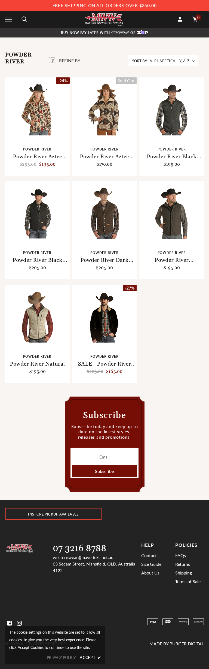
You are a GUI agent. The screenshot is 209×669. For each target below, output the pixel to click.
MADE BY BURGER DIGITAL (176, 643)
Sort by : (140, 61)
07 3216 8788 (79, 548)
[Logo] (104, 19)
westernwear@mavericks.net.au (83, 557)
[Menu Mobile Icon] (8, 19)
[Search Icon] (24, 19)
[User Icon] (180, 19)
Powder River (37, 149)
